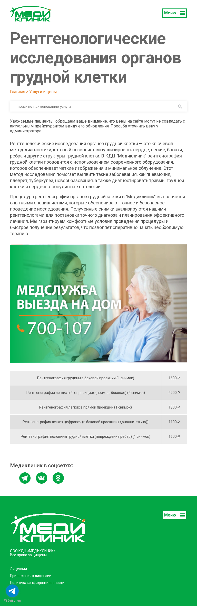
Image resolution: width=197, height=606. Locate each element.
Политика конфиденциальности (37, 583)
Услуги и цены (43, 91)
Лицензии (18, 569)
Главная (17, 91)
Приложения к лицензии (30, 576)
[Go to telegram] (12, 590)
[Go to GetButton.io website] (12, 600)
